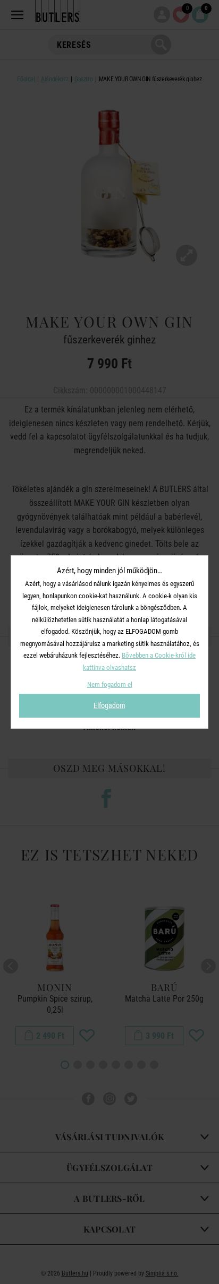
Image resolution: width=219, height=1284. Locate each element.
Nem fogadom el (109, 684)
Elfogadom (109, 705)
